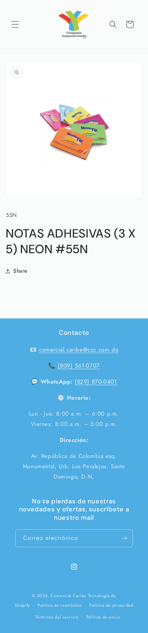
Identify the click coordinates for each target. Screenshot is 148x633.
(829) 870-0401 (96, 382)
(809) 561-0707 (78, 365)
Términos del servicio (57, 617)
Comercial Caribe (68, 596)
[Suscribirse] (124, 538)
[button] (15, 24)
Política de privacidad (111, 605)
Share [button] (20, 271)
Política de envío (103, 617)
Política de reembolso (60, 605)
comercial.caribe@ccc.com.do (78, 349)
